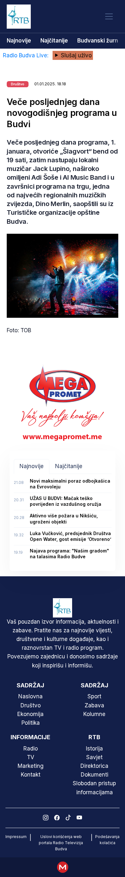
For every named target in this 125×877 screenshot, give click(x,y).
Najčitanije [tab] (68, 466)
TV (30, 757)
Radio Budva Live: (26, 55)
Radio (30, 748)
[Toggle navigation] (109, 16)
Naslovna (30, 696)
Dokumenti (94, 774)
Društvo (31, 705)
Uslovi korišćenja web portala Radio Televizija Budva (61, 842)
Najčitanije (54, 40)
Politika (30, 723)
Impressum (16, 836)
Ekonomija (30, 714)
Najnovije (19, 40)
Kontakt (30, 774)
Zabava (94, 705)
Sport (94, 696)
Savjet (94, 757)
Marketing (31, 766)
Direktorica (94, 766)
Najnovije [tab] (32, 466)
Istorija (94, 748)
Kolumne (94, 714)
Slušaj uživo (75, 55)
